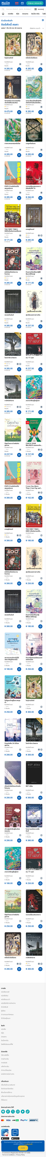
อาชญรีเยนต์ (30, 229)
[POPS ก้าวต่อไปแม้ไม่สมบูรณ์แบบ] (13, 173)
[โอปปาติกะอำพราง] (13, 344)
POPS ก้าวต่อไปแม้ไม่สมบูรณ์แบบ (12, 187)
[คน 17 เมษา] (34, 344)
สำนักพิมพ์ (4, 1007)
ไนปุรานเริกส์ (9, 58)
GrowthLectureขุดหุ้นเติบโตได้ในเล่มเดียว (12, 102)
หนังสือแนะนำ (5, 999)
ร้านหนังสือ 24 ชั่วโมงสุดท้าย (12, 744)
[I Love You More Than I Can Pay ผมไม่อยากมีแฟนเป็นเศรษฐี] (34, 473)
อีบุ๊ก (17, 14)
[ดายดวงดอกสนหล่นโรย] (13, 130)
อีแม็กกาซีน (35, 14)
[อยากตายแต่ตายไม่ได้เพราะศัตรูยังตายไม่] (13, 644)
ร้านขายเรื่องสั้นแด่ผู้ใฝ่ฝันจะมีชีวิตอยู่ (32, 616)
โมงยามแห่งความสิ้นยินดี (32, 830)
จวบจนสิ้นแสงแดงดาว (33, 915)
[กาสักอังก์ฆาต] (13, 387)
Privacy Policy (20, 1155)
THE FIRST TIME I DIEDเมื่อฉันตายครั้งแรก (13, 230)
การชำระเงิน (5, 1059)
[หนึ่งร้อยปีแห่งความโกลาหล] (13, 259)
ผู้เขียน (3, 1011)
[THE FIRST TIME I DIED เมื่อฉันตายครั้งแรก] (34, 516)
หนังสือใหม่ (4, 995)
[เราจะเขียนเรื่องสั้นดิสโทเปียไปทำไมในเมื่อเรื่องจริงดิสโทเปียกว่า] (34, 87)
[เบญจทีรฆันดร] (34, 130)
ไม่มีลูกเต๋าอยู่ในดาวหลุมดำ (12, 702)
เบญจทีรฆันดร (30, 144)
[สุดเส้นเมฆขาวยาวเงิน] (34, 301)
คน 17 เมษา (30, 358)
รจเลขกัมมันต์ (9, 315)
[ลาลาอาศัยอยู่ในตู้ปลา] (34, 387)
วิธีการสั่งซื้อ (5, 1055)
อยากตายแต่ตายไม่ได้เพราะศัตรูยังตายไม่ (12, 659)
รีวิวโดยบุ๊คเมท (5, 1018)
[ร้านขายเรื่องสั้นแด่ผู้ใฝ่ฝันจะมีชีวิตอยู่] (34, 601)
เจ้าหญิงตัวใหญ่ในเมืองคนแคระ (12, 830)
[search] (3, 9)
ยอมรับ (23, 1148)
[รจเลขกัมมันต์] (13, 301)
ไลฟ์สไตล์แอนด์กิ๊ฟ (7, 1044)
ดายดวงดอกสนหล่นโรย (12, 144)
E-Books (28, 451)
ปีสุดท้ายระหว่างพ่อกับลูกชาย (12, 445)
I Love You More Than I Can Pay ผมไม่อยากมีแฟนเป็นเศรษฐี (34, 487)
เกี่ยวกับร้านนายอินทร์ (8, 1085)
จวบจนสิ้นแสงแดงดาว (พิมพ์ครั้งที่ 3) (33, 187)
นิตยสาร (25, 14)
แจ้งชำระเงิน (5, 1066)
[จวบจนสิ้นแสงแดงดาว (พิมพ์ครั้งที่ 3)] (34, 173)
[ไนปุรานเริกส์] (13, 44)
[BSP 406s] (34, 773)
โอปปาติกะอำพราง (11, 358)
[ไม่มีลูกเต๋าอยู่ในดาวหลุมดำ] (13, 687)
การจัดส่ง (4, 1062)
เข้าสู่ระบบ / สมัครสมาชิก (35, 3)
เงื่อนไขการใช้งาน (6, 1092)
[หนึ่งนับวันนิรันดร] (34, 44)
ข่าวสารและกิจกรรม (7, 1014)
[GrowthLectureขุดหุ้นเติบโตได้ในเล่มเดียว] (13, 87)
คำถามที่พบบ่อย (6, 1070)
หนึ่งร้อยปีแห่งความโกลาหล (11, 273)
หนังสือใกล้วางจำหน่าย (8, 1003)
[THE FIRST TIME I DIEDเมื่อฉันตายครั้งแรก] (13, 216)
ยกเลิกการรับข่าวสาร (7, 1074)
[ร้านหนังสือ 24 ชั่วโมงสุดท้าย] (13, 730)
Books (6, 66)
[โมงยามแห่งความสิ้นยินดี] (34, 816)
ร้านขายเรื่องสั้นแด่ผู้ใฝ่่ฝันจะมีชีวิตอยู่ (33, 273)
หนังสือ (10, 14)
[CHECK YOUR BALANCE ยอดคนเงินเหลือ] (34, 430)
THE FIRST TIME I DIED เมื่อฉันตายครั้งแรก (33, 530)
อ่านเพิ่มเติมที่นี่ (28, 1144)
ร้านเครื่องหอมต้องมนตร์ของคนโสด (34, 659)
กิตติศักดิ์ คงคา (9, 62)
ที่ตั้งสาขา (4, 1100)
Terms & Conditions (8, 1155)
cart (22, 3)
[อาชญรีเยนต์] (34, 216)
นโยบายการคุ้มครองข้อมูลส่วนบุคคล (13, 1096)
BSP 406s (29, 786)
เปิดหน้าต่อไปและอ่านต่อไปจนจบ (13, 787)
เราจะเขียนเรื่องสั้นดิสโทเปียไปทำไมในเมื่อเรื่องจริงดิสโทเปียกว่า (34, 102)
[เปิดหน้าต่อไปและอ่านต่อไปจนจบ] (13, 773)
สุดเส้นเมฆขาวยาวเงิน (33, 315)
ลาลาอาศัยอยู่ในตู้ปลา (33, 401)
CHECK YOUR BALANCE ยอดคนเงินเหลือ (33, 445)
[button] (19, 69)
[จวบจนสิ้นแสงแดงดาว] (34, 901)
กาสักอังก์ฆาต (9, 401)
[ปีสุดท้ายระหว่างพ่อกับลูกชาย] (13, 430)
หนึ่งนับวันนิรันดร (31, 58)
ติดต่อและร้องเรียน (7, 1088)
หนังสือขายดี (5, 992)
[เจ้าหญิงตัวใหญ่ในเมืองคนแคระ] (13, 816)
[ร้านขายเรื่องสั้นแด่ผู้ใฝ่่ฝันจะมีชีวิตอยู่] (34, 259)
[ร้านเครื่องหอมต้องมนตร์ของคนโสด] (34, 644)
